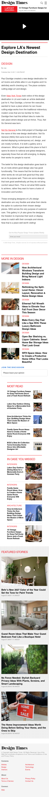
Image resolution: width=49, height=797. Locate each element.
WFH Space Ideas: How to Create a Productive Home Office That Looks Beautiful (35, 357)
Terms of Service (7, 781)
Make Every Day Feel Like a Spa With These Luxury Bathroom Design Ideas (34, 324)
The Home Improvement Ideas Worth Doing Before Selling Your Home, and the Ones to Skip (23, 727)
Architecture (14, 505)
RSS (3, 790)
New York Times (14, 95)
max (5, 68)
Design (6, 63)
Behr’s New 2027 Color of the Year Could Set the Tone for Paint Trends (23, 591)
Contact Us (29, 781)
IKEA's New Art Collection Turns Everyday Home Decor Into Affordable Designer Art (18, 445)
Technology (29, 767)
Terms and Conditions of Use (37, 754)
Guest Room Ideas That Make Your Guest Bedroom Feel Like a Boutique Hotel (23, 635)
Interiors (12, 464)
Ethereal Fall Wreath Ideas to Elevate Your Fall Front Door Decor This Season (33, 308)
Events (27, 769)
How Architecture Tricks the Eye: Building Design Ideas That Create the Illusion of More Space (19, 419)
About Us (4, 778)
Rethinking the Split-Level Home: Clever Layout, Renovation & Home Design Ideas (33, 291)
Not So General (8, 129)
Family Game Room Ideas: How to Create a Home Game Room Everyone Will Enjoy (18, 432)
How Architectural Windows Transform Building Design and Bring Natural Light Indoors (33, 273)
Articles (4, 764)
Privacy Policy (9, 756)
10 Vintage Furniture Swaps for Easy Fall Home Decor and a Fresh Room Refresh (19, 393)
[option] (33, 9)
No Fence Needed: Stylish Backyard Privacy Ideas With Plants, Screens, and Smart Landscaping (23, 680)
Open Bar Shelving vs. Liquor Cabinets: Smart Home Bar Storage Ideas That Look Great (35, 341)
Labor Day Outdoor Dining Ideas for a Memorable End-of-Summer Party (19, 405)
